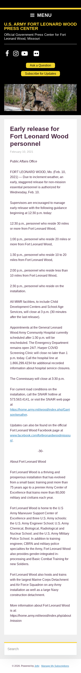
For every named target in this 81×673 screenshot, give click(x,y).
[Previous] (12, 99)
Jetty (36, 666)
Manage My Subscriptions (55, 666)
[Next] (68, 99)
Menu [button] (44, 15)
